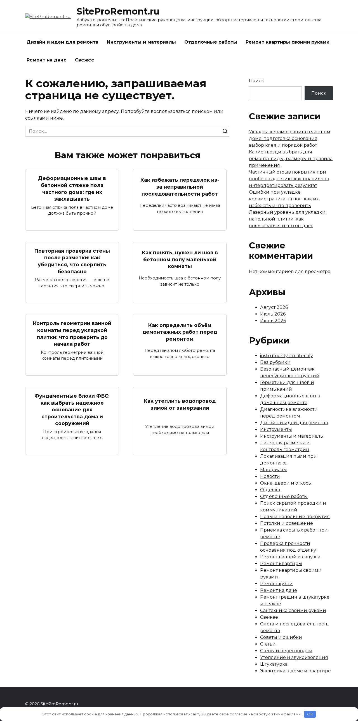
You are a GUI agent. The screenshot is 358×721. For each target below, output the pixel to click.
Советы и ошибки (281, 637)
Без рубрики (275, 362)
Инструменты (276, 429)
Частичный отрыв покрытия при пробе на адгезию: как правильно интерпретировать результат (289, 178)
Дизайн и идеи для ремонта (62, 42)
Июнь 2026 (273, 320)
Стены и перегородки (286, 650)
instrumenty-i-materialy (286, 355)
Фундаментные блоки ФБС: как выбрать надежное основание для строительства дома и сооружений (72, 409)
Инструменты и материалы (141, 42)
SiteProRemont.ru (118, 11)
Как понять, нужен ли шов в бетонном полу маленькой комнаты (180, 259)
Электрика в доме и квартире (295, 670)
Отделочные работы (210, 42)
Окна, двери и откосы (286, 483)
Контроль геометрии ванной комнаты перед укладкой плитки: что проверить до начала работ (72, 333)
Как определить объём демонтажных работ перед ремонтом (179, 331)
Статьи (268, 644)
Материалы (273, 469)
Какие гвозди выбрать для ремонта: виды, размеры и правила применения (291, 158)
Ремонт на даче (47, 60)
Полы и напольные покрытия (295, 516)
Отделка (270, 489)
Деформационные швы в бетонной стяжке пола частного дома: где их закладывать (72, 188)
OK (310, 714)
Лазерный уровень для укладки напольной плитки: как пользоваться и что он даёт (287, 219)
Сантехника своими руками (293, 610)
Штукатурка (274, 664)
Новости (270, 476)
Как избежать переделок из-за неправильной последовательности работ (179, 186)
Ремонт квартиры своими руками (287, 42)
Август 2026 (274, 307)
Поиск (256, 80)
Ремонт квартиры (281, 563)
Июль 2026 (273, 314)
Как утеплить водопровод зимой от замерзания (180, 404)
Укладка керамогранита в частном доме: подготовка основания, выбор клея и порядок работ (289, 138)
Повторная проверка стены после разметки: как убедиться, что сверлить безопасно (72, 261)
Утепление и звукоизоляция (294, 657)
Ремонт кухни (276, 583)
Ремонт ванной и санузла (290, 556)
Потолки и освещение (286, 523)
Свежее (84, 60)
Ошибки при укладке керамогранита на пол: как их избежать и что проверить (284, 198)
